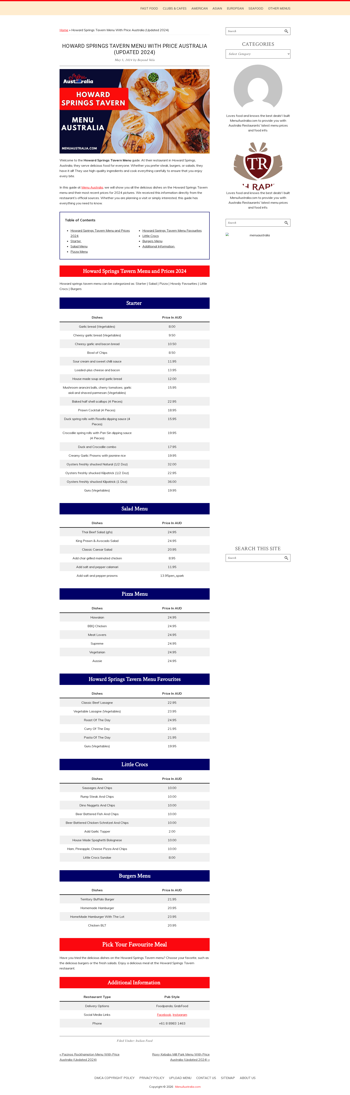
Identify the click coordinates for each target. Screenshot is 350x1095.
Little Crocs (150, 236)
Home (64, 30)
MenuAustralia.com (188, 1087)
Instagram (180, 1015)
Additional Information (158, 246)
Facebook (164, 1015)
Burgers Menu (152, 241)
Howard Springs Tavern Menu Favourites (172, 230)
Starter (76, 241)
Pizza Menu (79, 251)
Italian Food (144, 1041)
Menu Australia (92, 187)
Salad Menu (79, 246)
